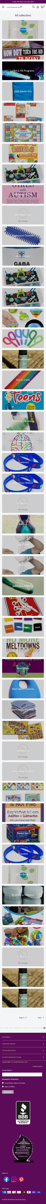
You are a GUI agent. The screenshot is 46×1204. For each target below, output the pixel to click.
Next (40, 1018)
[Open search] (33, 7)
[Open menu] (3, 7)
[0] (42, 7)
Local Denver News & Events (15, 1083)
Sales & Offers (10, 1087)
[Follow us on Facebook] (6, 1179)
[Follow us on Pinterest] (21, 1179)
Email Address (7, 1070)
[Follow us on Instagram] (14, 1179)
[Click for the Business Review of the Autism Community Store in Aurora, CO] (23, 1109)
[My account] (38, 7)
